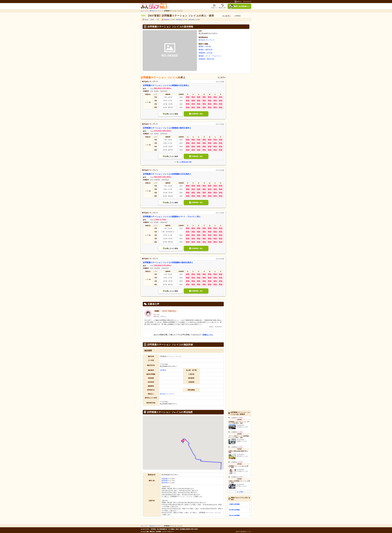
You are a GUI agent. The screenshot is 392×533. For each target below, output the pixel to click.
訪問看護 (163, 370)
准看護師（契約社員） (207, 59)
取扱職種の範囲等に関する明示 (189, 529)
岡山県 (146, 19)
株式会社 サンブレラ (156, 10)
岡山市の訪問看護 (234, 515)
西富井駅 (191, 19)
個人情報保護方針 (162, 529)
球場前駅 (166, 19)
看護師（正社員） (205, 46)
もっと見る (240, 492)
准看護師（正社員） (206, 53)
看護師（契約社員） (206, 49)
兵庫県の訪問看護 (234, 504)
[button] (183, 441)
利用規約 (153, 529)
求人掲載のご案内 (173, 529)
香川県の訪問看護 (234, 509)
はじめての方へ (145, 529)
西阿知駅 (178, 19)
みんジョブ (144, 10)
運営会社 (152, 531)
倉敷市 (152, 19)
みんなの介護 (145, 531)
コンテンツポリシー (168, 531)
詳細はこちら (208, 335)
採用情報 (158, 531)
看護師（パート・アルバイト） (210, 56)
